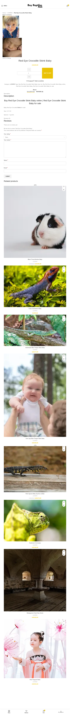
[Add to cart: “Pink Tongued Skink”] (63, 624)
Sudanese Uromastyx (35, 543)
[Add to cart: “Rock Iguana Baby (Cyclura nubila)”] (63, 449)
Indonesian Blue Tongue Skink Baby (35, 347)
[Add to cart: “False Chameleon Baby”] (63, 270)
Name (6, 160)
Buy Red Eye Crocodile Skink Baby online (23, 100)
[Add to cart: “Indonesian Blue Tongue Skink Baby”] (63, 320)
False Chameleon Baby (35, 308)
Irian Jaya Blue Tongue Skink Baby (35, 438)
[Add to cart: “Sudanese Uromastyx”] (63, 505)
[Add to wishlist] (63, 186)
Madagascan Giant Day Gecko (35, 613)
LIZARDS (10, 13)
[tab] (31, 91)
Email (6, 168)
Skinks (19, 107)
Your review (7, 140)
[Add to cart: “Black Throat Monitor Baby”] (63, 189)
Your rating (7, 134)
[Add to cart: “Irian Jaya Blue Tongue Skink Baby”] (63, 358)
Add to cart (47, 73)
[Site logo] (35, 5)
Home (4, 13)
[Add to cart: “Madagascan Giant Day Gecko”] (63, 554)
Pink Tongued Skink (35, 679)
